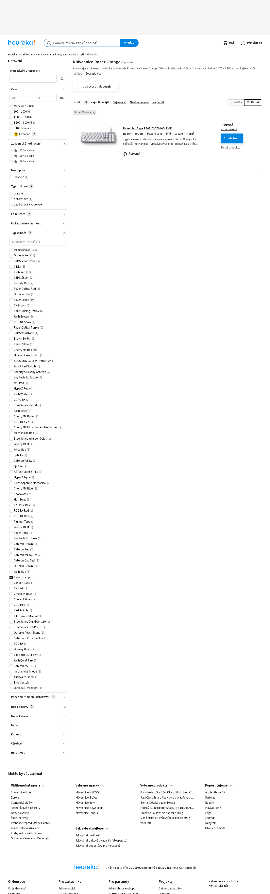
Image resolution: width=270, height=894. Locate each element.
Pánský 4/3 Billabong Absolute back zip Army (167, 808)
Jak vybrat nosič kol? (88, 836)
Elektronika (29, 54)
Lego (208, 813)
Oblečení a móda (215, 828)
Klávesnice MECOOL (88, 793)
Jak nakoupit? (66, 889)
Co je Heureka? (17, 889)
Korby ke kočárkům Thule (26, 833)
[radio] (11, 150)
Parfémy (210, 798)
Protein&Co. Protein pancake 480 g (161, 813)
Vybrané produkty (154, 785)
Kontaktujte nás (218, 886)
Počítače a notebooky (50, 54)
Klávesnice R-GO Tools (89, 808)
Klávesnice (92, 54)
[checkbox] (11, 106)
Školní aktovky (19, 818)
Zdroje (15, 798)
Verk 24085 (146, 823)
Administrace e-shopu (121, 889)
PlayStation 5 (213, 808)
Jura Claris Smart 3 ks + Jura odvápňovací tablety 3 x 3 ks (167, 798)
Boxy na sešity (20, 813)
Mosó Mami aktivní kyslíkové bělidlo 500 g (165, 818)
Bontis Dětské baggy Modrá (157, 803)
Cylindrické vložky (22, 803)
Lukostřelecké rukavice (25, 828)
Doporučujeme (216, 785)
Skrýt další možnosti (26, 688)
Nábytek (210, 823)
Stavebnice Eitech (22, 793)
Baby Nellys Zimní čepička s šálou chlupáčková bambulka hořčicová (167, 793)
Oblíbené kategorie (25, 785)
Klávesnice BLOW (86, 798)
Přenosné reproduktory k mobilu (31, 823)
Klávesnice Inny (85, 803)
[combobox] (82, 43)
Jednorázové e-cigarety (25, 808)
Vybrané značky (87, 785)
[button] (33, 79)
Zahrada (210, 818)
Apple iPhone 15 (215, 793)
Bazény (209, 803)
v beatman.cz (229, 129)
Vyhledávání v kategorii (24, 71)
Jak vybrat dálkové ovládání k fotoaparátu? (101, 841)
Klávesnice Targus (87, 813)
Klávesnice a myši (74, 54)
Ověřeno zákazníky (170, 889)
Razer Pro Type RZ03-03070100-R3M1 (148, 128)
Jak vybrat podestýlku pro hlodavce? (98, 846)
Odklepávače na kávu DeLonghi (30, 839)
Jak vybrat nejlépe (90, 828)
